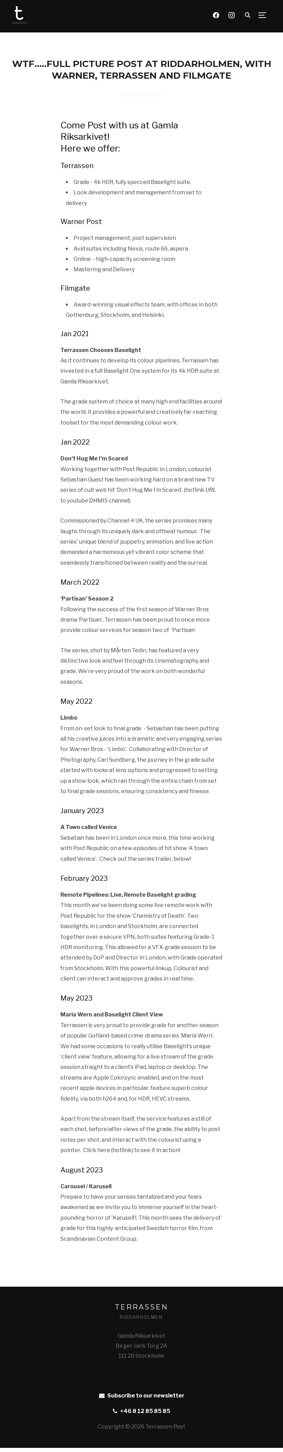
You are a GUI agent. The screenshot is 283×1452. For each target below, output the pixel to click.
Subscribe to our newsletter (145, 1395)
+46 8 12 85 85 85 (145, 1411)
